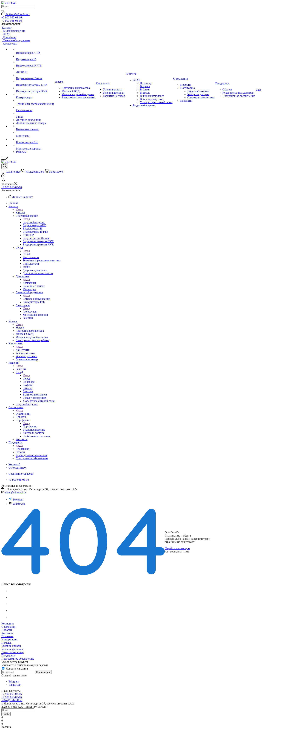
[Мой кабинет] (3, 176)
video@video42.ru (15, 492)
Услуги (20, 327)
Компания (7, 623)
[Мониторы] (35, 132)
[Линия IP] (35, 68)
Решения (21, 368)
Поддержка (22, 448)
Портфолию (30, 426)
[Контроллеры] (35, 94)
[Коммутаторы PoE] (35, 139)
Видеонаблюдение (34, 222)
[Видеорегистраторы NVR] (35, 81)
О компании (23, 413)
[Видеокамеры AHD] (35, 49)
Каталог (20, 212)
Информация (9, 639)
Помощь (6, 642)
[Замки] (35, 113)
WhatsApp (19, 503)
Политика (7, 636)
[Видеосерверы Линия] (35, 75)
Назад (19, 209)
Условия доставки (12, 649)
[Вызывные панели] (35, 126)
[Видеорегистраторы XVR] (35, 88)
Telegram (18, 499)
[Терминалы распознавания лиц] (35, 100)
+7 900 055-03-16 (11, 17)
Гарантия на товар (12, 652)
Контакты (7, 633)
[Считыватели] (35, 107)
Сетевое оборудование (36, 298)
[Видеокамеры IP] (35, 56)
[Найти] (2, 10)
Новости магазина (16, 668)
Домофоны (29, 282)
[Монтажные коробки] (35, 145)
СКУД (26, 254)
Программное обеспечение (17, 658)
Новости (6, 629)
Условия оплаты (11, 645)
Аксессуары (30, 311)
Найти (6, 714)
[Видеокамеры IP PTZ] (35, 62)
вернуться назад (179, 551)
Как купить (22, 349)
